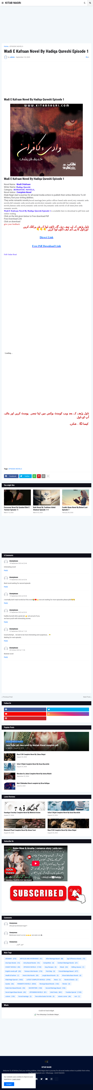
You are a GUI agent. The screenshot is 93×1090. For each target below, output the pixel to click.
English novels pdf (13, 971)
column (10, 996)
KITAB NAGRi (13, 2)
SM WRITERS (35, 988)
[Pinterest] (39, 476)
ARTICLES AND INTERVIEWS (31, 959)
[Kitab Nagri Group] (68, 718)
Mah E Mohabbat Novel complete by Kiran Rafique (33, 783)
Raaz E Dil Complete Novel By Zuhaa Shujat (31, 754)
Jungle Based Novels (50, 975)
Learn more (16, 1079)
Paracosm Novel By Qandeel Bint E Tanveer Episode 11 (16, 508)
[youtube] (25, 714)
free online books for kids (44, 996)
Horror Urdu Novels (30, 975)
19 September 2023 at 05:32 (18, 612)
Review (66, 984)
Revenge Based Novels (49, 984)
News (57, 979)
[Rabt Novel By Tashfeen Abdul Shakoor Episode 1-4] (46, 497)
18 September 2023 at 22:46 (18, 563)
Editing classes (77, 967)
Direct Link (46, 237)
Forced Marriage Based (68, 971)
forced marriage (25, 996)
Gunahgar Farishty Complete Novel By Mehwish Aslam (22, 813)
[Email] (43, 476)
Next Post (86, 697)
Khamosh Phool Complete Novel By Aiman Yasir (20, 830)
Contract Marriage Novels (68, 963)
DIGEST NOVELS (12, 967)
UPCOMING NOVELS (37, 992)
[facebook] (25, 709)
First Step (50, 971)
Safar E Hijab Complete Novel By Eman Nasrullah (33, 764)
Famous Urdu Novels (33, 971)
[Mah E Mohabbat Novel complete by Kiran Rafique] (9, 786)
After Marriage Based (54, 959)
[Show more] (48, 476)
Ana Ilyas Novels (12, 963)
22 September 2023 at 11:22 (18, 631)
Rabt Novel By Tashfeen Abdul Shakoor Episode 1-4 (44, 508)
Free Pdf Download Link (46, 246)
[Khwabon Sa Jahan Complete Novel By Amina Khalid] (9, 776)
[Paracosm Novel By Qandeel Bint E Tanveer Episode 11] (17, 497)
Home (6, 46)
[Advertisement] (46, 24)
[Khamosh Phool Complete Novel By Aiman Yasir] (24, 823)
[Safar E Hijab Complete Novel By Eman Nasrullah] (9, 766)
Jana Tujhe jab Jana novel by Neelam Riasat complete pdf (32, 745)
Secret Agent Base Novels (15, 992)
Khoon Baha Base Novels (71, 975)
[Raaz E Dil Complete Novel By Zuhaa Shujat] (9, 757)
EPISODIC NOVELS (16, 46)
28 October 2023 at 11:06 (17, 650)
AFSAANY (10, 959)
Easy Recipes (50, 967)
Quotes (9, 984)
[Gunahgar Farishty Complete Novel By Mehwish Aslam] (24, 806)
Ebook (64, 967)
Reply (6, 570)
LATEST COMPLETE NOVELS (38, 979)
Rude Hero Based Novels (15, 988)
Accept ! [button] (9, 1084)
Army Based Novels (31, 963)
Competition (48, 963)
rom (77, 996)
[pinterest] (25, 718)
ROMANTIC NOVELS (26, 984)
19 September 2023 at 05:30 (18, 596)
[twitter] (68, 709)
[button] (2, 3)
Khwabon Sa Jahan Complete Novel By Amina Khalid (34, 774)
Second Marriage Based (55, 988)
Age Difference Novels (76, 959)
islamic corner (64, 996)
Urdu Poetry (56, 992)
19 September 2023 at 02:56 (18, 579)
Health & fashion (12, 975)
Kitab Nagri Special (14, 979)
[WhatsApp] (34, 476)
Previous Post (8, 697)
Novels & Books (70, 979)
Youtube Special (73, 992)
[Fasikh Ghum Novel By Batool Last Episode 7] (75, 497)
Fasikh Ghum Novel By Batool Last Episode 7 (74, 508)
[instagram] (68, 714)
